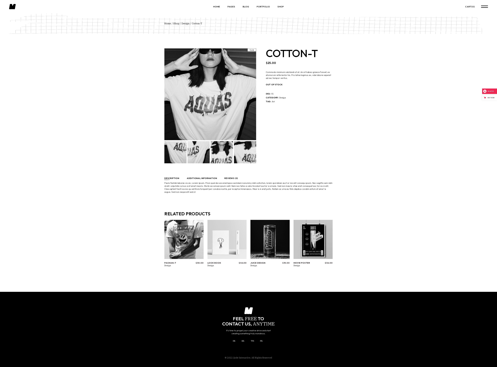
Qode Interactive (242, 357)
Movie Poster (302, 263)
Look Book (214, 263)
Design (282, 97)
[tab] (173, 178)
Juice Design (257, 263)
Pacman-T (170, 263)
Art (273, 101)
